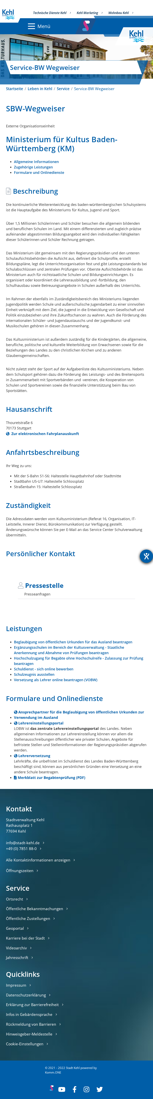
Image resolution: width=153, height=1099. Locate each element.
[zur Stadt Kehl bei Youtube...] (61, 1089)
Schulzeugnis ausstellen (34, 674)
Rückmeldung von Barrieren (31, 1024)
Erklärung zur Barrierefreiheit (32, 1004)
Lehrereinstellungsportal (41, 723)
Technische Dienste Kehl (49, 13)
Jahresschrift (17, 957)
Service (63, 88)
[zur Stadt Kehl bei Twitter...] (99, 1089)
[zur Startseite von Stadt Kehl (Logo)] (140, 36)
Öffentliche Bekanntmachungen (34, 908)
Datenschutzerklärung (26, 995)
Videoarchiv (16, 948)
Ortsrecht (14, 899)
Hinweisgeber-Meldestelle (29, 1034)
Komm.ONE (53, 1072)
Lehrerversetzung (34, 755)
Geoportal (15, 928)
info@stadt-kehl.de (23, 842)
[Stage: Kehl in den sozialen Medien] (86, 24)
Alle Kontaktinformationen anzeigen (38, 860)
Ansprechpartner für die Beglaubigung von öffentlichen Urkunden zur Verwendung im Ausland (79, 715)
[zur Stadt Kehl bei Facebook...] (74, 1089)
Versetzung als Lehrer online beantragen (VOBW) (55, 679)
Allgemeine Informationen (36, 161)
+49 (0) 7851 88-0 (21, 848)
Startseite (14, 88)
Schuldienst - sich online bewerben (43, 669)
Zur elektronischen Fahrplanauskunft (44, 433)
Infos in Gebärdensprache (29, 1014)
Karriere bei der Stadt (25, 938)
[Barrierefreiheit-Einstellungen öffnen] (146, 556)
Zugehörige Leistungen (33, 167)
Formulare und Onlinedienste (39, 172)
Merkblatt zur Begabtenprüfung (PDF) (51, 777)
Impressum (16, 985)
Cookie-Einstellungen (24, 1044)
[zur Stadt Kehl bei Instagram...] (86, 1089)
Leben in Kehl (40, 88)
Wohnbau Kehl (118, 13)
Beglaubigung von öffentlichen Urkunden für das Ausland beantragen (73, 642)
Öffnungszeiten (19, 870)
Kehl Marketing (87, 13)
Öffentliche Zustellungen (28, 918)
